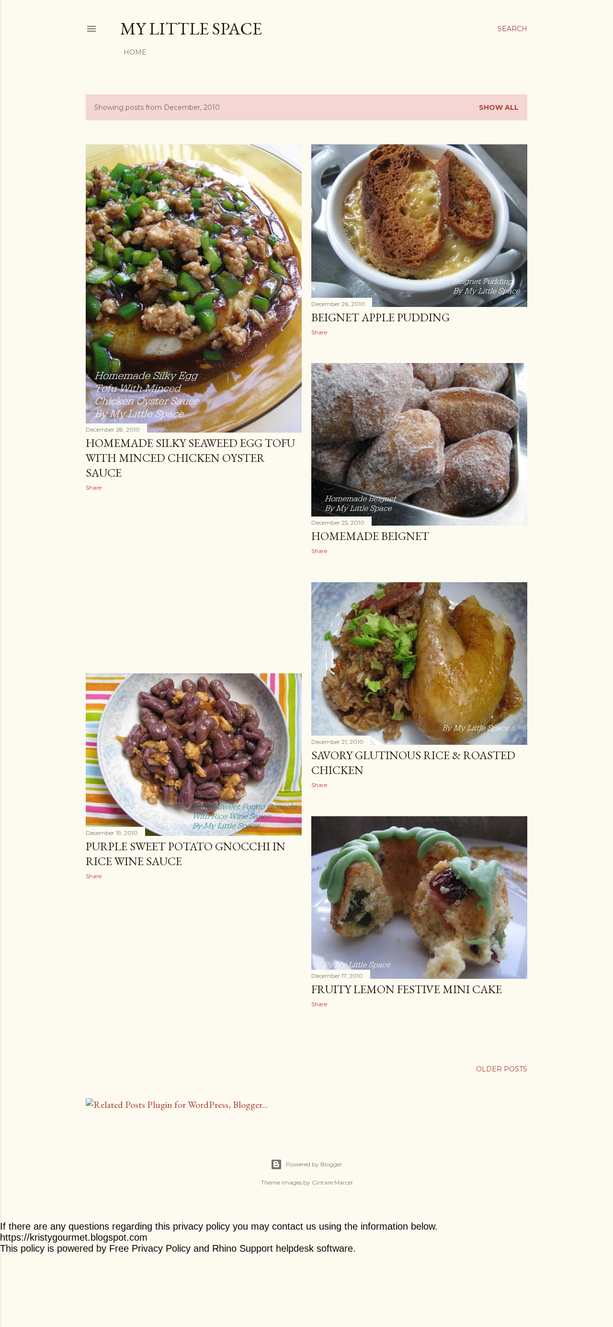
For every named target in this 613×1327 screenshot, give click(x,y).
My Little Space (191, 28)
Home (135, 52)
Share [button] (94, 487)
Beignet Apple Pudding (380, 317)
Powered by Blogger (314, 1164)
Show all (499, 107)
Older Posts (501, 1069)
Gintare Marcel (332, 1182)
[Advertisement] (194, 582)
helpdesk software (314, 1248)
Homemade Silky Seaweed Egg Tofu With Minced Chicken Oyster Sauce (190, 457)
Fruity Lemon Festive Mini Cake (406, 989)
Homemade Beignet (370, 535)
